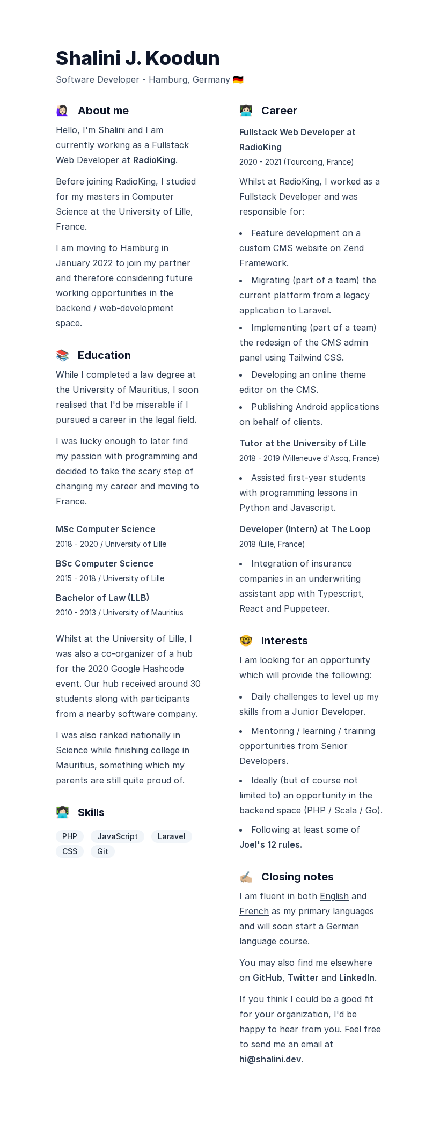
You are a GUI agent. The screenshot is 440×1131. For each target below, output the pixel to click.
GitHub (267, 977)
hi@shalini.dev (270, 1059)
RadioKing (154, 160)
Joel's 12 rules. (270, 844)
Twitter (303, 977)
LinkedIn (357, 977)
